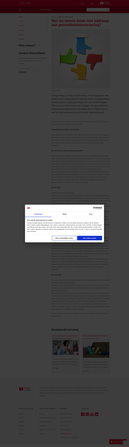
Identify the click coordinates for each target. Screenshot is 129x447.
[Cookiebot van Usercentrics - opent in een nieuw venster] (94, 208)
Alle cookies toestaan (89, 238)
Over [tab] (90, 214)
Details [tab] (64, 214)
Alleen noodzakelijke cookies (64, 238)
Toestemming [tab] (38, 214)
